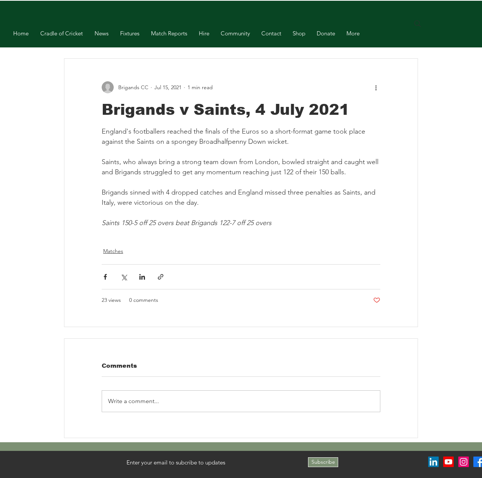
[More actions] (375, 87)
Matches (113, 251)
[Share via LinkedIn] (142, 276)
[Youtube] (448, 462)
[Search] (418, 24)
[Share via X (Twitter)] (123, 276)
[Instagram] (463, 462)
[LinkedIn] (433, 462)
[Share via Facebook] (105, 276)
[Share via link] (160, 276)
